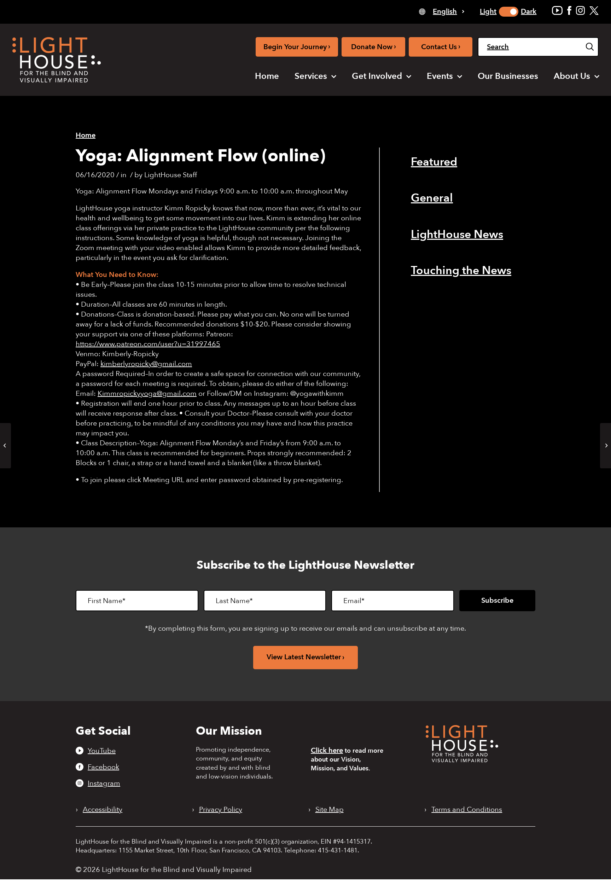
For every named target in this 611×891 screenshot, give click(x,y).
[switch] (508, 12)
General (432, 198)
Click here (327, 750)
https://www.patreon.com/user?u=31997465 (148, 344)
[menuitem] (267, 76)
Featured (434, 162)
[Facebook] (569, 10)
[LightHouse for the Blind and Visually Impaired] (462, 760)
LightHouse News (457, 234)
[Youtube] (557, 10)
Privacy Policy (220, 809)
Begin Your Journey (296, 46)
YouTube (102, 750)
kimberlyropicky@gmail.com (146, 364)
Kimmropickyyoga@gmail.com (147, 393)
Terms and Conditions (466, 809)
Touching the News (461, 270)
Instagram (104, 783)
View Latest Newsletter (304, 657)
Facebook (103, 766)
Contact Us (440, 46)
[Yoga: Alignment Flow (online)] (5, 445)
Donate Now (373, 46)
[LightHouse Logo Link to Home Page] (56, 59)
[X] (594, 10)
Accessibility (102, 809)
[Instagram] (580, 10)
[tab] (441, 11)
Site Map (329, 809)
